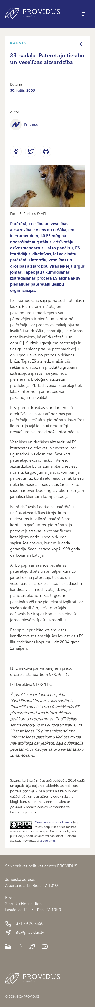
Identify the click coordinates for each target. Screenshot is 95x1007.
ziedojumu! (48, 840)
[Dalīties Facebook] (16, 151)
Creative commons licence (53, 822)
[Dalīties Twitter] (30, 151)
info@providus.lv (29, 932)
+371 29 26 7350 (29, 923)
